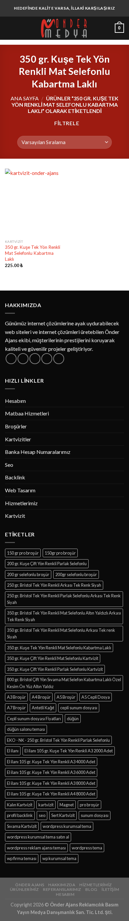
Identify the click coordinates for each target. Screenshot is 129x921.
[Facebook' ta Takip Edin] (11, 358)
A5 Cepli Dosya (95, 697)
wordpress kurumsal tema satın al (38, 837)
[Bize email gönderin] (46, 358)
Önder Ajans (29, 884)
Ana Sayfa (25, 98)
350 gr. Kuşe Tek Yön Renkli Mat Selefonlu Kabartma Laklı (32, 252)
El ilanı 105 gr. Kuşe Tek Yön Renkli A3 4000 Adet (51, 761)
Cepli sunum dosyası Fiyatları (34, 718)
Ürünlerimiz (24, 889)
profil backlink (20, 815)
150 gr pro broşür (23, 553)
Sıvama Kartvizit (22, 826)
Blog (91, 889)
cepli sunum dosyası (78, 707)
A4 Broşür (41, 697)
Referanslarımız (62, 889)
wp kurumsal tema (59, 858)
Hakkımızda (61, 884)
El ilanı (13, 750)
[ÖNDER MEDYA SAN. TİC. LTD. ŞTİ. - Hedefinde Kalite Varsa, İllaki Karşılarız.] (64, 28)
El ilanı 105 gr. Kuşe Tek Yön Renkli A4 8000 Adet (51, 793)
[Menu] (9, 28)
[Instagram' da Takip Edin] (23, 358)
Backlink (15, 477)
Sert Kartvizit (63, 815)
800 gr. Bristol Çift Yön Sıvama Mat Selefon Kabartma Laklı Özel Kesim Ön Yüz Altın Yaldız (64, 683)
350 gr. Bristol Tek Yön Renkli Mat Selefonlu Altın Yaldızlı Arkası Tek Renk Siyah (64, 616)
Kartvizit (15, 516)
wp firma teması (21, 858)
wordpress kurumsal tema (67, 826)
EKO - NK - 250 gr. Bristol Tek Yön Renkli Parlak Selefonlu (58, 740)
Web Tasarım (20, 490)
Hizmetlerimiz (21, 503)
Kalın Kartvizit (19, 804)
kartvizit (46, 804)
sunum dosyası (94, 815)
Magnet (67, 804)
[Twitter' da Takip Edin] (34, 358)
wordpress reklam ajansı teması (36, 847)
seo (42, 815)
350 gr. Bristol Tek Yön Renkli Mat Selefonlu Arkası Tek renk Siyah (61, 633)
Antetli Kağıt (43, 707)
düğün (73, 718)
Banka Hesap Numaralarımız (37, 452)
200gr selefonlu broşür (76, 574)
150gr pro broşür (60, 553)
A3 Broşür (16, 697)
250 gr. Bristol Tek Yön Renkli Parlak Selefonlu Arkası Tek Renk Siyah (64, 599)
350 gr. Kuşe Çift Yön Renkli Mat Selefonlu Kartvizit (52, 658)
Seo (9, 464)
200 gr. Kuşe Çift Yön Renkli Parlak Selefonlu (47, 563)
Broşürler (16, 426)
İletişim (110, 889)
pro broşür (89, 804)
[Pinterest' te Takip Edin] (58, 358)
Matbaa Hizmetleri (27, 413)
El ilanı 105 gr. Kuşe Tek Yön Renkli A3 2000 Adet (68, 750)
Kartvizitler (18, 439)
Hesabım (15, 401)
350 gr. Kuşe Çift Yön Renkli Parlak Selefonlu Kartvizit (55, 669)
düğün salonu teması (26, 729)
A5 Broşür (66, 697)
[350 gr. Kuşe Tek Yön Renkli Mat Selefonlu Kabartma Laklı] (33, 202)
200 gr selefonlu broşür (28, 574)
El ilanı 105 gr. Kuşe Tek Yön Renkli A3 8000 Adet (51, 783)
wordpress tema (87, 847)
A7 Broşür (16, 707)
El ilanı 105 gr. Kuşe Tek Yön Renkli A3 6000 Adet (51, 772)
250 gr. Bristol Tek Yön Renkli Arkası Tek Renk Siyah (54, 585)
